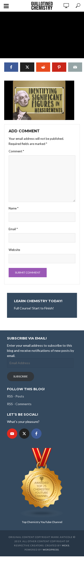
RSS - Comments (19, 404)
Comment (16, 151)
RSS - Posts (15, 396)
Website (14, 250)
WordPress (51, 549)
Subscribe (20, 376)
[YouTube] (12, 433)
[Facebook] (36, 433)
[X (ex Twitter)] (24, 433)
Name (13, 208)
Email (13, 229)
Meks (65, 545)
